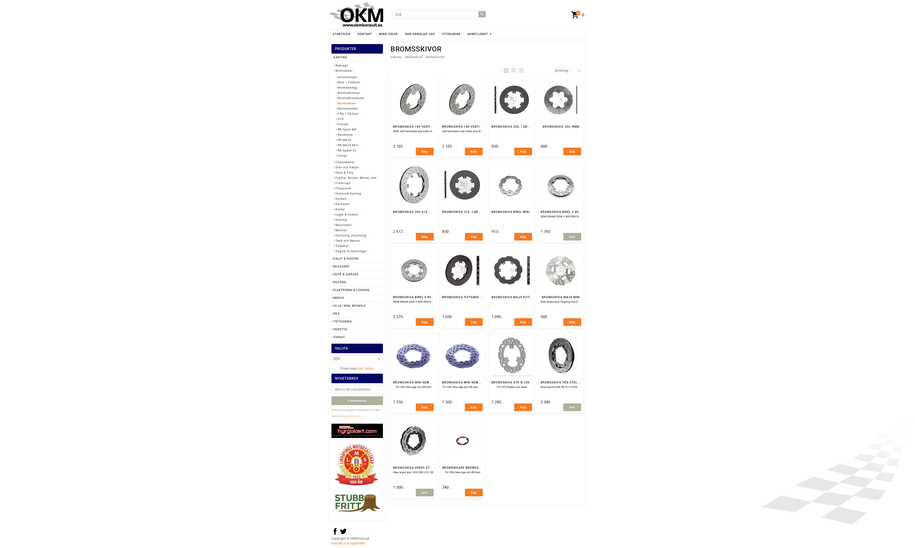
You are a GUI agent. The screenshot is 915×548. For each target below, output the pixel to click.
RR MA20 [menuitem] (344, 140)
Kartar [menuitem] (340, 209)
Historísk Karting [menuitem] (348, 193)
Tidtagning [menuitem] (342, 321)
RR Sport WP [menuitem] (347, 129)
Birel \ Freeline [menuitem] (349, 82)
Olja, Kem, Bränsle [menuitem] (349, 305)
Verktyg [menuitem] (340, 329)
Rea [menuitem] (336, 313)
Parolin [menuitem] (343, 124)
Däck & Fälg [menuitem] (344, 172)
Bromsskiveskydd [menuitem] (351, 98)
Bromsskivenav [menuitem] (349, 93)
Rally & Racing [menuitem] (346, 258)
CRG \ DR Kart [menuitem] (348, 114)
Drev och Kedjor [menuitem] (347, 167)
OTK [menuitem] (341, 119)
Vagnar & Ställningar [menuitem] (351, 251)
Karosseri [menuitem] (343, 204)
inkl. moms (366, 368)
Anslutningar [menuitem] (347, 77)
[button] (506, 70)
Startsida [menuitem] (342, 34)
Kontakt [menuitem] (365, 34)
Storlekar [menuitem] (451, 34)
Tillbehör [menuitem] (342, 246)
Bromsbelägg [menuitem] (348, 87)
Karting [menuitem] (340, 57)
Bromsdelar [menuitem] (344, 70)
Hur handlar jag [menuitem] (420, 34)
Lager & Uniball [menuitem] (347, 214)
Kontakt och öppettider (348, 543)
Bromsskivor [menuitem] (347, 103)
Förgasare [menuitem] (343, 188)
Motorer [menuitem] (341, 230)
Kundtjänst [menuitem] (478, 34)
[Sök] (482, 14)
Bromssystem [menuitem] (348, 108)
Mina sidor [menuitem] (388, 34)
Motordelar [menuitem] (344, 225)
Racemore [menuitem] (345, 134)
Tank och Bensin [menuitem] (348, 240)
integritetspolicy (351, 416)
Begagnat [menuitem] (341, 266)
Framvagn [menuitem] (343, 183)
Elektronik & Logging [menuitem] (351, 290)
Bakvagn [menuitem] (342, 65)
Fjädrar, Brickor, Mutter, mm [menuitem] (356, 178)
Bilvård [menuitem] (339, 282)
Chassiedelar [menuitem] (345, 162)
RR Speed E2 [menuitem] (347, 150)
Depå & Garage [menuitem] (346, 274)
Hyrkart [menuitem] (341, 199)
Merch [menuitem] (338, 298)
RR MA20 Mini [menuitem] (348, 145)
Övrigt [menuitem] (342, 155)
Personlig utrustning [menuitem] (351, 235)
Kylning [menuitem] (341, 219)
